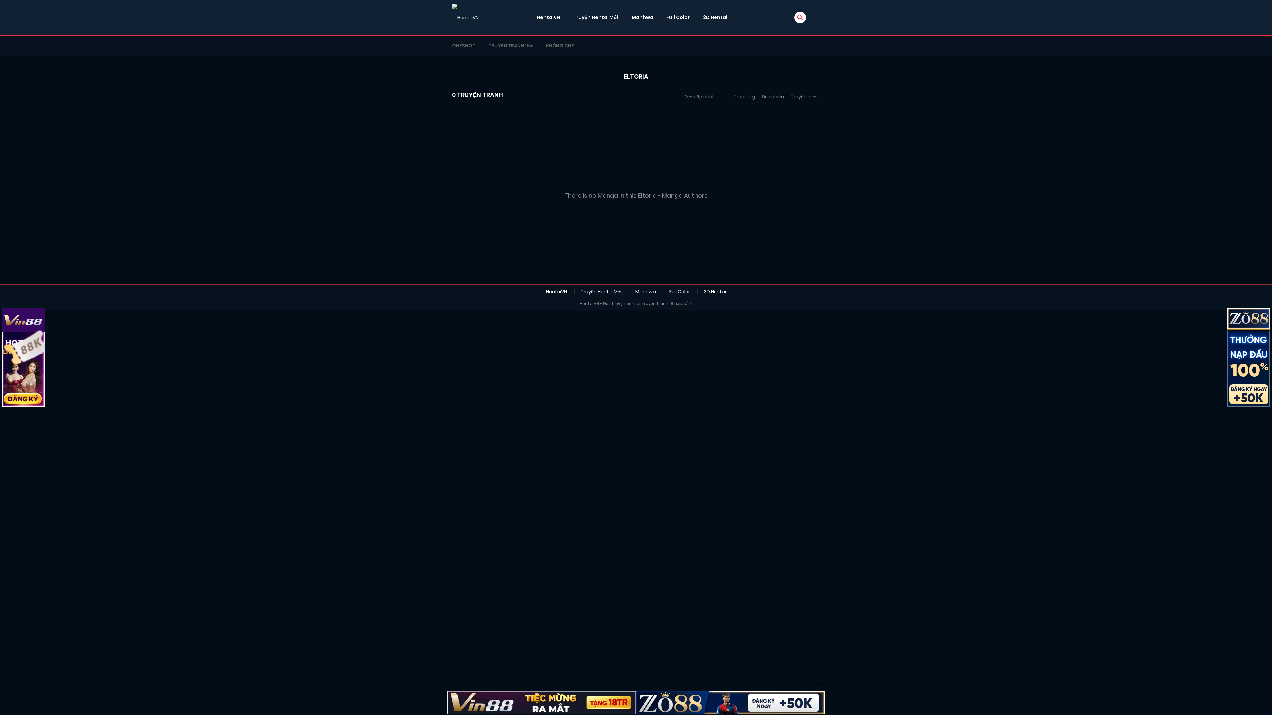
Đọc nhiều (773, 96)
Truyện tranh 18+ (510, 45)
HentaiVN (548, 17)
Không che (560, 45)
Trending (744, 96)
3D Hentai (715, 17)
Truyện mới (804, 96)
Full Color (678, 17)
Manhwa (642, 17)
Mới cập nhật (699, 96)
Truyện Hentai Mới (595, 17)
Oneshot (463, 45)
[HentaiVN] (465, 17)
